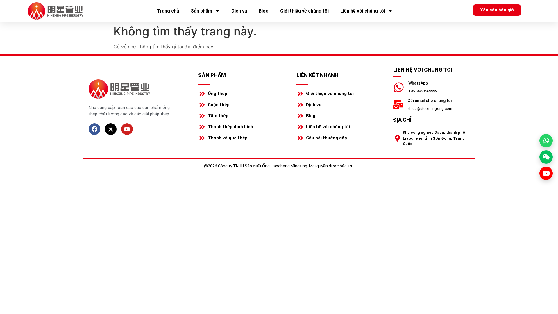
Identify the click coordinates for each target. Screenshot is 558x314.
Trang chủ (168, 11)
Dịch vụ (239, 11)
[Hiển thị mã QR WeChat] (546, 157)
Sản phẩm (201, 11)
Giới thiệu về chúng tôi (304, 11)
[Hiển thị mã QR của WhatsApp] (546, 140)
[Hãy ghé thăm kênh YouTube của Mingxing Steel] (546, 173)
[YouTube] (127, 129)
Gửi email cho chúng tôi (429, 100)
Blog (264, 11)
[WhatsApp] (398, 87)
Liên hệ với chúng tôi (362, 11)
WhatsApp (418, 83)
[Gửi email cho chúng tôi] (398, 104)
